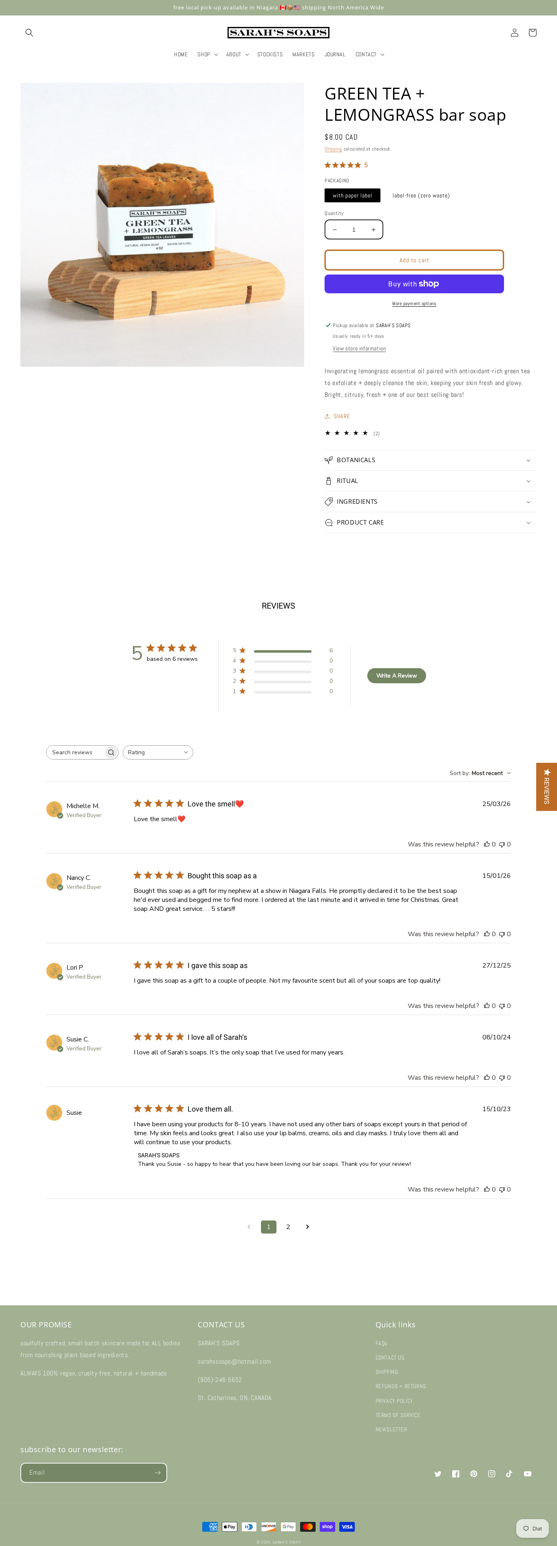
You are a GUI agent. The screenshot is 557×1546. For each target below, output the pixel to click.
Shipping (333, 149)
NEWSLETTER (391, 1429)
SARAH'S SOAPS (286, 1542)
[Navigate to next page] (308, 1227)
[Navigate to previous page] (249, 1227)
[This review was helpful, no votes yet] (487, 844)
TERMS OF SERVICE (398, 1415)
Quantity (334, 213)
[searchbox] (75, 752)
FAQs (381, 1343)
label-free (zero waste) (421, 195)
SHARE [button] (342, 416)
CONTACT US (390, 1357)
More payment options (414, 303)
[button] (29, 33)
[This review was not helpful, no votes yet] (502, 844)
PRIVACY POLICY (394, 1400)
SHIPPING (387, 1371)
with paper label (352, 195)
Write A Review (396, 676)
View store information (359, 348)
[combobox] (158, 752)
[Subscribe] (157, 1473)
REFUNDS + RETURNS (401, 1386)
